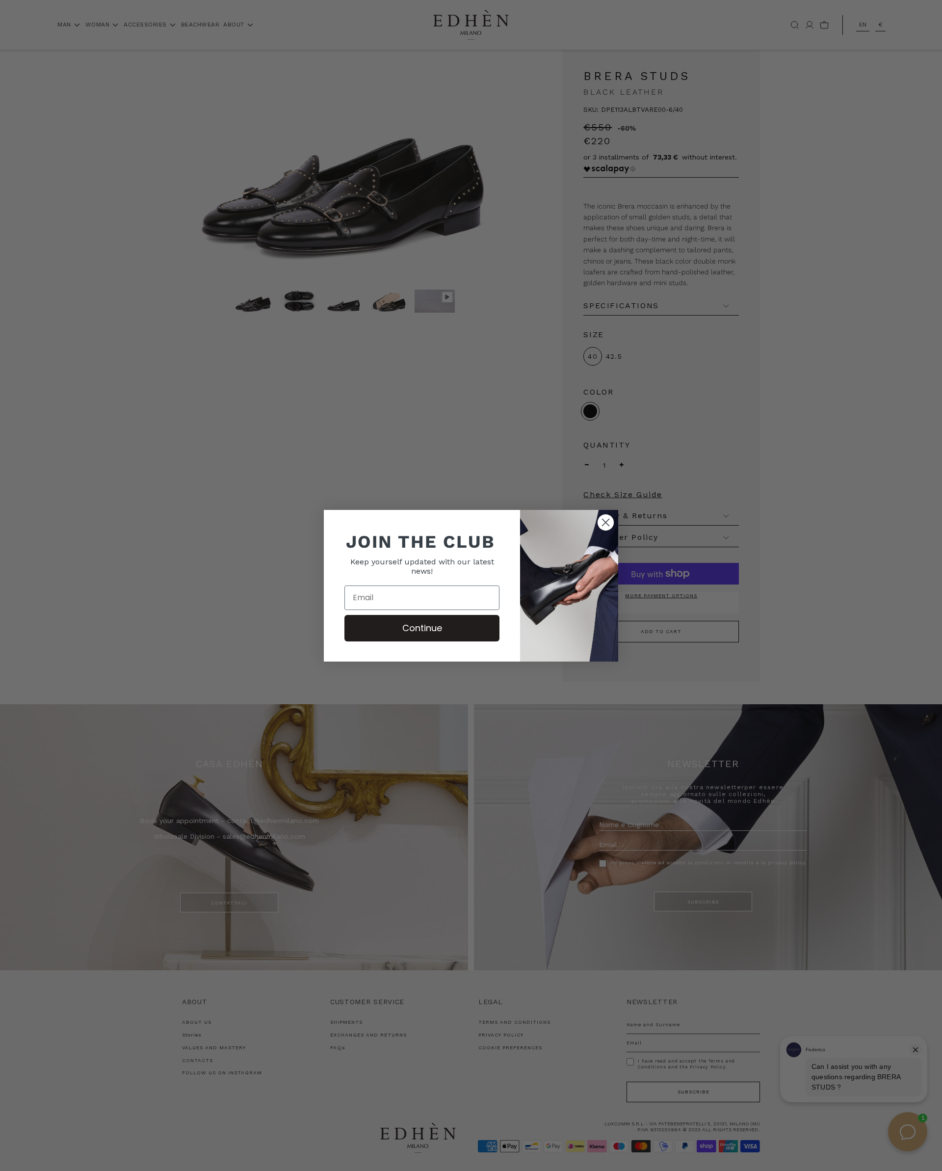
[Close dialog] (605, 522)
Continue (422, 628)
